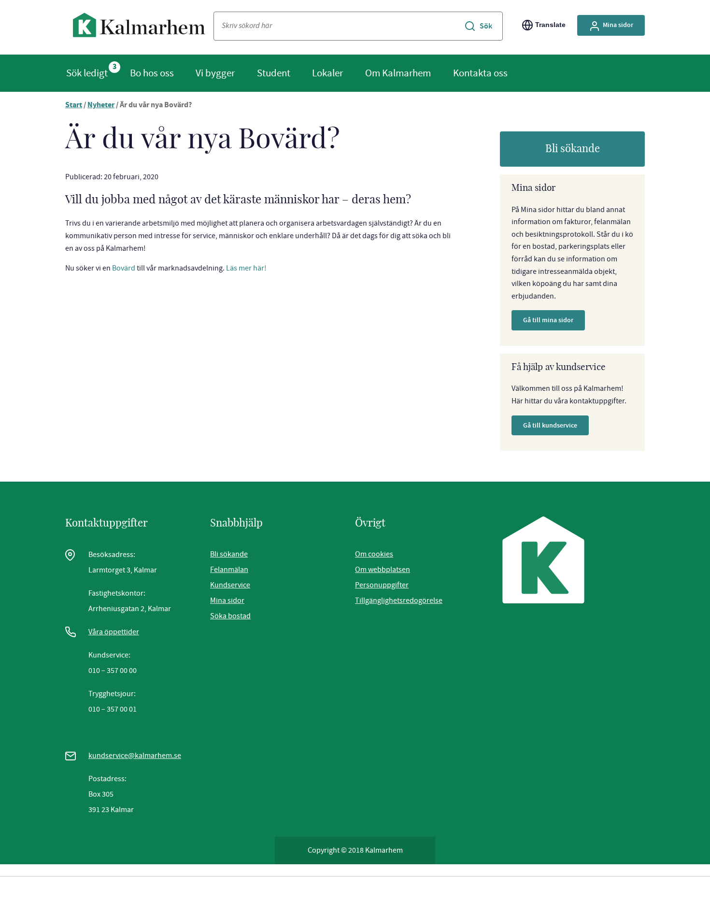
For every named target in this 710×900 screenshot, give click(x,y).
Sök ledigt (87, 73)
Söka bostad (230, 616)
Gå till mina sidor (548, 320)
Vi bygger (215, 73)
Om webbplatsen (382, 569)
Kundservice (230, 585)
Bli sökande (572, 148)
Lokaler (327, 73)
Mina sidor (618, 24)
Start (73, 106)
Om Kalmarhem (398, 73)
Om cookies (374, 554)
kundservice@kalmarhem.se (134, 755)
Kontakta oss (480, 73)
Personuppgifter (382, 585)
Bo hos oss (152, 73)
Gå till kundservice (550, 425)
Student (273, 73)
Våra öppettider (113, 632)
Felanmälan (229, 569)
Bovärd (123, 268)
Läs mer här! (246, 268)
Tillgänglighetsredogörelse (398, 600)
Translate (550, 25)
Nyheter (100, 106)
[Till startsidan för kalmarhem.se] (139, 27)
